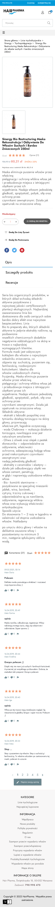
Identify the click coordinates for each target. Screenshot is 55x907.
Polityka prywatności (28, 828)
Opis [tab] (8, 262)
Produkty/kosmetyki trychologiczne (28, 859)
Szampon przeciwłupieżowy (27, 846)
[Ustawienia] (42, 12)
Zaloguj (30, 3)
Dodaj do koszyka (38, 221)
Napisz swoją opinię (29, 782)
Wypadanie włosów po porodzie (27, 863)
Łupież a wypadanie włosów (27, 854)
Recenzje (12, 282)
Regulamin (27, 832)
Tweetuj (14, 250)
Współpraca (27, 819)
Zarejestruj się (44, 3)
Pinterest (22, 250)
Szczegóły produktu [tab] (19, 272)
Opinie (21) (34, 155)
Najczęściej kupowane (28, 806)
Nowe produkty (27, 824)
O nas (28, 837)
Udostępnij (6, 250)
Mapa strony (28, 868)
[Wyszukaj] (49, 23)
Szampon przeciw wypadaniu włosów (27, 841)
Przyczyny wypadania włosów (27, 850)
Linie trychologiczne (27, 802)
